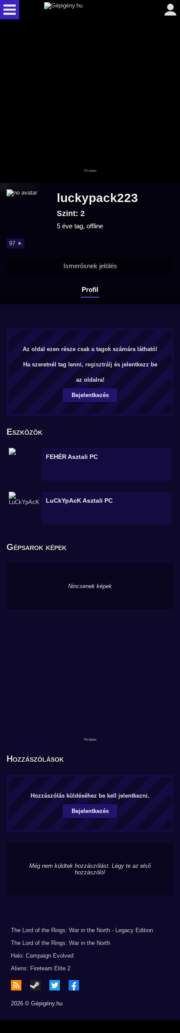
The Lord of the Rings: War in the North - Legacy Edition (82, 930)
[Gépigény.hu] (88, 9)
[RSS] (16, 985)
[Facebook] (74, 985)
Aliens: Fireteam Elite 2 (40, 968)
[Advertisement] (90, 101)
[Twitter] (54, 985)
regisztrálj (98, 364)
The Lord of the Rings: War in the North (60, 943)
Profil (90, 289)
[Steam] (35, 985)
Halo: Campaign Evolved (42, 955)
